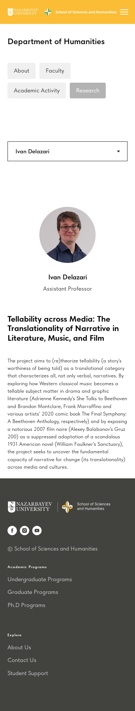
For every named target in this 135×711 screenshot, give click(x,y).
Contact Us (22, 660)
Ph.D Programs (26, 605)
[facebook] (12, 530)
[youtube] (37, 530)
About (21, 70)
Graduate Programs (33, 591)
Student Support (28, 673)
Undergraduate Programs (40, 579)
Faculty (55, 70)
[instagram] (24, 530)
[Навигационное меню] (124, 12)
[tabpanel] (67, 239)
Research (87, 90)
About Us (19, 647)
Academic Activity (37, 90)
